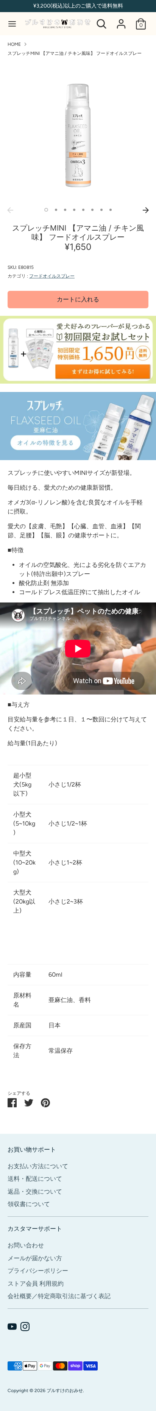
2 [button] (56, 210)
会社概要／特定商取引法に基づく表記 (59, 1296)
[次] (145, 210)
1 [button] (46, 210)
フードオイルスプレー (52, 276)
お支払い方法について (38, 1166)
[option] (78, 132)
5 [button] (83, 210)
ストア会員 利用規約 (36, 1283)
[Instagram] (25, 1326)
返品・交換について (35, 1191)
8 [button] (110, 210)
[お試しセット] (78, 381)
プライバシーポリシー (38, 1270)
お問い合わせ (26, 1245)
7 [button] (101, 210)
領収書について (29, 1204)
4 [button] (74, 210)
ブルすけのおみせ (65, 1390)
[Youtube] (12, 1326)
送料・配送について (35, 1178)
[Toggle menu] (12, 23)
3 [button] (65, 210)
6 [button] (92, 210)
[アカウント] (121, 20)
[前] (10, 210)
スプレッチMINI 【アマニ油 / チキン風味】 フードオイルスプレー (75, 53)
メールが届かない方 (35, 1258)
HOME (14, 44)
